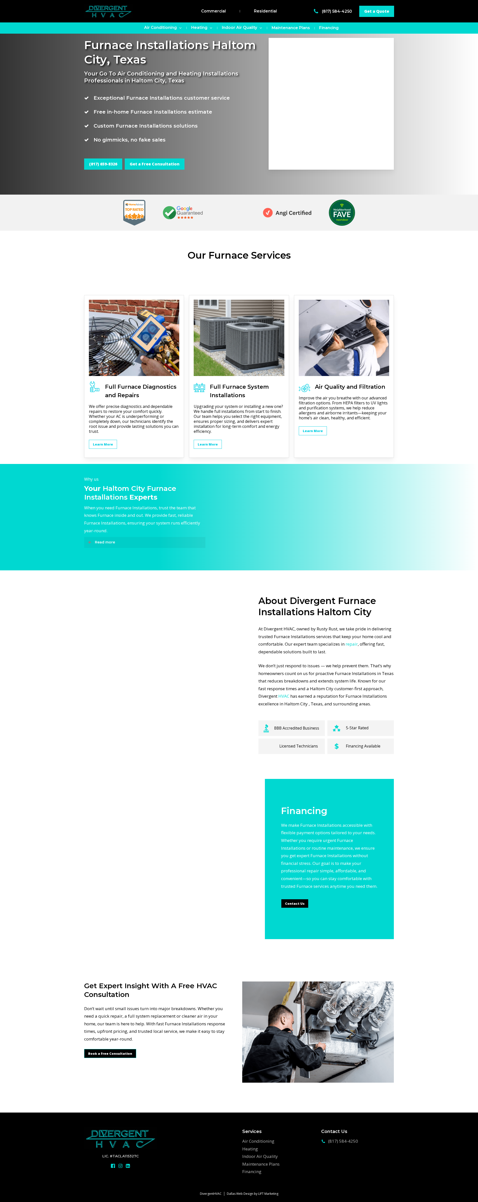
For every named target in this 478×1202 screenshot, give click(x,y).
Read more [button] (105, 542)
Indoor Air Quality (260, 1156)
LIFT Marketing (268, 1194)
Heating (250, 1149)
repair (352, 644)
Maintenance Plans (261, 1164)
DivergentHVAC (211, 1194)
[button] (376, 11)
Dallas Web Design (240, 1194)
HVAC (283, 696)
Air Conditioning (258, 1141)
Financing (251, 1171)
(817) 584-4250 (337, 11)
